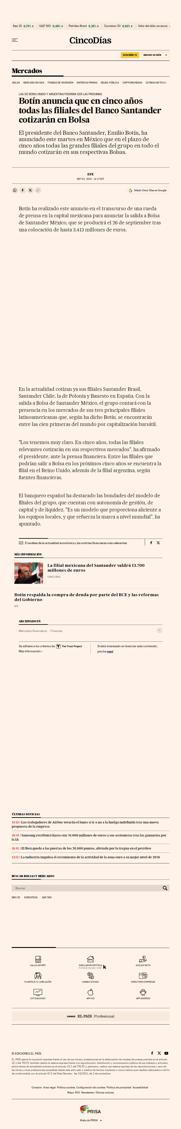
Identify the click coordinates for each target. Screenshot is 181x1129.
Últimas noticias (156, 82)
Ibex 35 (17, 26)
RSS (77, 1092)
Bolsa (16, 82)
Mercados (27, 71)
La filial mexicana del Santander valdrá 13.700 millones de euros (96, 568)
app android (143, 998)
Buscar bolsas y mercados (33, 876)
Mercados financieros (33, 631)
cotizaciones (37, 998)
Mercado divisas (33, 82)
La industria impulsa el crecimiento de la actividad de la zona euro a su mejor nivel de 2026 (90, 857)
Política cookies (66, 1087)
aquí (110, 651)
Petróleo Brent (78, 26)
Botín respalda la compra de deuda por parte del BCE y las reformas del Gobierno (86, 597)
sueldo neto (143, 965)
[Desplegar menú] (15, 40)
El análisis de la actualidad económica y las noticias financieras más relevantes (76, 543)
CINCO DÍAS (53, 576)
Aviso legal (49, 1087)
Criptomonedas (132, 82)
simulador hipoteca (90, 965)
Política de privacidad (119, 1087)
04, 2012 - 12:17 (90, 179)
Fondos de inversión (61, 82)
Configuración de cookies (90, 1087)
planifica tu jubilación (38, 982)
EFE (90, 174)
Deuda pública (110, 82)
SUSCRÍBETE (130, 55)
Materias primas (87, 82)
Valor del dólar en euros (153, 26)
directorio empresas (143, 982)
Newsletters (87, 1092)
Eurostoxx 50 (112, 26)
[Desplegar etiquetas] (159, 630)
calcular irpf (38, 965)
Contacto (37, 1087)
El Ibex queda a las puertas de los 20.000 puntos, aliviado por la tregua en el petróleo (86, 848)
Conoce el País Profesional (91, 1016)
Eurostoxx (31, 897)
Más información (30, 651)
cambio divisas (90, 982)
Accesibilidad (140, 1087)
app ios (90, 998)
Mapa (70, 1092)
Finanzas (56, 631)
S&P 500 (45, 26)
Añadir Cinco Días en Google (150, 190)
